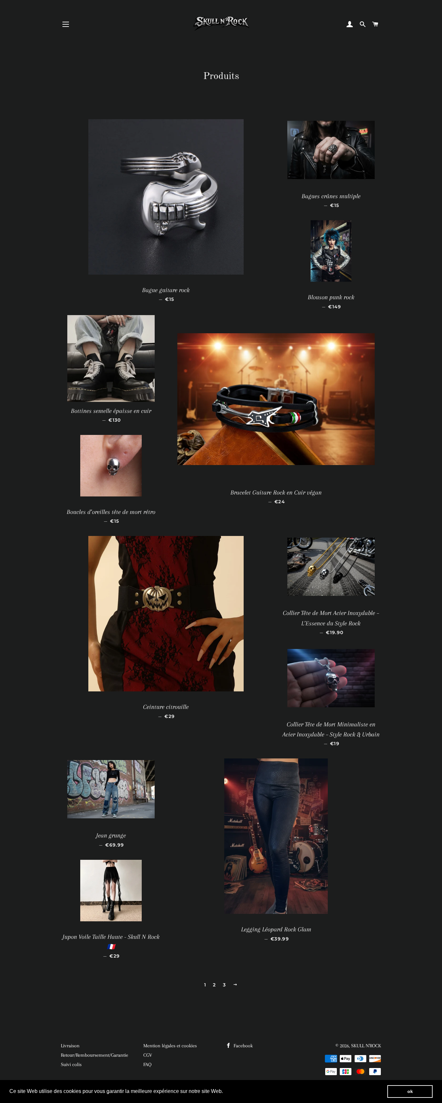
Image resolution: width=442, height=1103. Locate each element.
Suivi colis (71, 1064)
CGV (147, 1055)
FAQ (147, 1064)
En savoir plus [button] (241, 1091)
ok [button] (410, 1091)
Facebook (242, 1046)
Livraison (70, 1046)
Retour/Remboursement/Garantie (94, 1055)
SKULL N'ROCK (366, 1046)
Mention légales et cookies (170, 1046)
